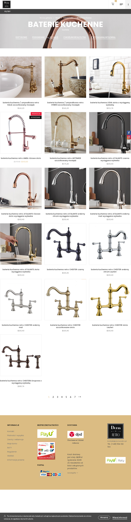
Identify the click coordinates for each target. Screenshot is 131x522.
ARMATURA (68, 18)
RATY (9, 447)
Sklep (57, 18)
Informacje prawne (15, 460)
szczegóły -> (72, 473)
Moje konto (12, 443)
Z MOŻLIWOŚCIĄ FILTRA (74, 37)
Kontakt (10, 431)
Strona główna (46, 18)
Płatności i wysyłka (15, 435)
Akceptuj (104, 517)
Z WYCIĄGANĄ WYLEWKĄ (103, 37)
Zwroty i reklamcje (15, 439)
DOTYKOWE (21, 37)
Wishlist (10, 456)
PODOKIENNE (38, 37)
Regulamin (12, 451)
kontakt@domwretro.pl (117, 441)
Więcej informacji (119, 517)
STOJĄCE (54, 37)
